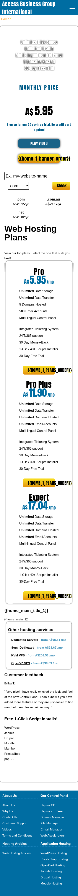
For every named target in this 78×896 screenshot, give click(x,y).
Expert (39, 497)
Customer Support (15, 823)
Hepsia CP (48, 805)
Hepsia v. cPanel (52, 811)
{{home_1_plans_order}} (41, 370)
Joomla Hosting (51, 871)
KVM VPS (18, 655)
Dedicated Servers (24, 639)
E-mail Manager (51, 829)
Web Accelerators (53, 835)
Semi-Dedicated (22, 647)
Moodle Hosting (51, 883)
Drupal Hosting (51, 877)
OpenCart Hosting (53, 865)
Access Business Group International (28, 8)
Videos (7, 829)
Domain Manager (52, 817)
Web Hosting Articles (16, 853)
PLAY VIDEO (39, 143)
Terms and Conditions (17, 835)
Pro (39, 272)
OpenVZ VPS (20, 663)
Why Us (7, 811)
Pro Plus (39, 384)
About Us (8, 805)
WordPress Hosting (54, 853)
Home (5, 19)
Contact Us (10, 817)
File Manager (50, 823)
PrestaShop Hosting (54, 859)
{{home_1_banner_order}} (39, 158)
